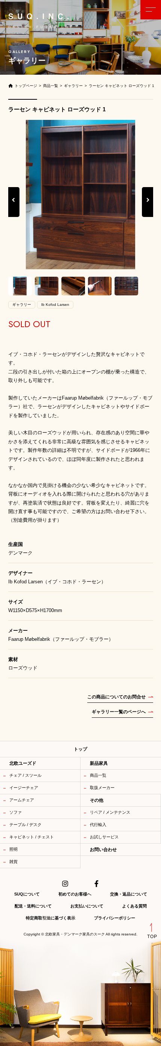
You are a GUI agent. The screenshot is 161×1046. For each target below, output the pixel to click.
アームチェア (21, 800)
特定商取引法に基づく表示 (50, 918)
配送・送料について (33, 906)
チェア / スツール (25, 775)
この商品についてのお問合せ (116, 696)
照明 (13, 849)
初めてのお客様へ (74, 894)
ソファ (15, 812)
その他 (96, 800)
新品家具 (99, 763)
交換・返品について (128, 894)
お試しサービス (104, 837)
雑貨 (13, 861)
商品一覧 (98, 775)
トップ (80, 749)
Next (148, 208)
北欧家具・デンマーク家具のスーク (75, 934)
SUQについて (27, 894)
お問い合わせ (103, 849)
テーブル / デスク (25, 824)
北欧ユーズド (22, 763)
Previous (13, 208)
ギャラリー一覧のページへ (119, 711)
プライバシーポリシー (114, 918)
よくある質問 (134, 906)
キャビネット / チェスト (31, 837)
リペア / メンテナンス (110, 812)
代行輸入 (98, 824)
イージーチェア (23, 787)
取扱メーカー (102, 787)
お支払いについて (86, 906)
